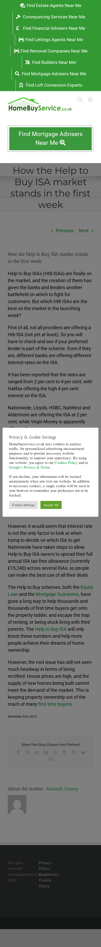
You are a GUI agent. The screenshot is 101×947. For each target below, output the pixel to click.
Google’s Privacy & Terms (29, 467)
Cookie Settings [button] (23, 504)
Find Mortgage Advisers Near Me (51, 139)
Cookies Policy (66, 462)
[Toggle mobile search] (80, 99)
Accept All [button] (51, 504)
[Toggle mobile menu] (90, 99)
